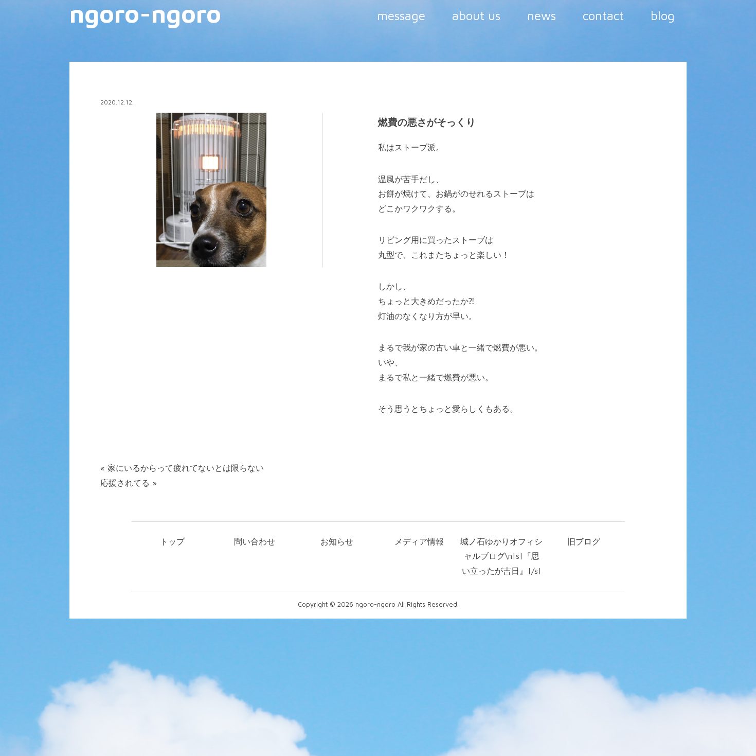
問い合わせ (254, 541)
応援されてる (125, 482)
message (401, 15)
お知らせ (336, 541)
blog (663, 15)
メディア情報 (419, 541)
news (541, 15)
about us (476, 15)
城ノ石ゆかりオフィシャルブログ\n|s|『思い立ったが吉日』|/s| (501, 556)
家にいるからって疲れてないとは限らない (185, 467)
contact (603, 15)
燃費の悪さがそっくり (427, 122)
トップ (172, 541)
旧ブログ (583, 541)
